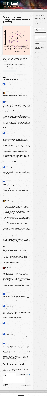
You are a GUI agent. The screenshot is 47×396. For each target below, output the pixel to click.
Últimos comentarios (39, 28)
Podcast (13, 11)
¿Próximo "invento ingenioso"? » (25, 385)
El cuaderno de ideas (21, 64)
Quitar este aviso (21, 395)
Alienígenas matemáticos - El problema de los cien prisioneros (40, 20)
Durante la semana (20, 74)
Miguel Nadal (9, 180)
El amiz (13, 4)
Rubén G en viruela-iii (38, 52)
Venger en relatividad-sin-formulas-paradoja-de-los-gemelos (40, 40)
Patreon (36, 25)
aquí (11, 68)
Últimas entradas (38, 15)
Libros (10, 11)
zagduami (8, 292)
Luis (7, 166)
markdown (16, 369)
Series (4, 11)
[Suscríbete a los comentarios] (45, 27)
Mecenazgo (22, 11)
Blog (6, 11)
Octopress (19, 391)
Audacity (5, 61)
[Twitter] (43, 10)
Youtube (17, 11)
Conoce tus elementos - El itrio (39, 16)
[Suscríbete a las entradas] (43, 15)
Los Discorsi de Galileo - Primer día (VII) (40, 18)
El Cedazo (27, 11)
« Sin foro (4, 385)
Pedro (8, 91)
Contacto (31, 11)
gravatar (28, 374)
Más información (27, 395)
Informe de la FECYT (7, 64)
